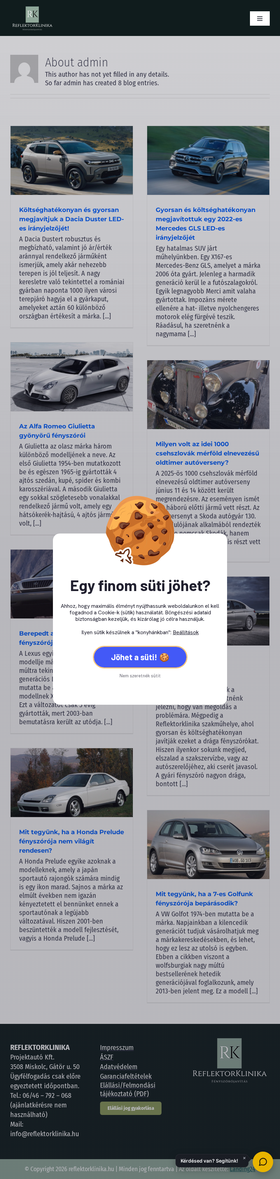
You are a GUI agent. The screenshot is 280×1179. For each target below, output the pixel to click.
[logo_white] (32, 8)
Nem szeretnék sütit (140, 675)
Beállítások (186, 632)
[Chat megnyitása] (263, 1162)
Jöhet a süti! (134, 657)
